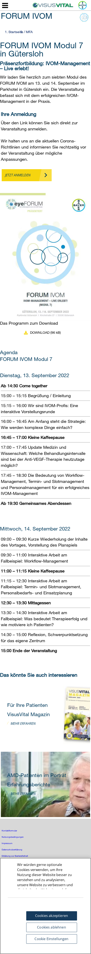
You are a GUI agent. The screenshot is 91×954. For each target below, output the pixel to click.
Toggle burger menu (5, 5)
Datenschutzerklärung (12, 849)
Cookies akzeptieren (51, 915)
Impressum (7, 843)
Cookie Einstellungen (51, 939)
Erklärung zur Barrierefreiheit (15, 856)
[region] (45, 906)
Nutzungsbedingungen (13, 837)
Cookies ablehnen (51, 927)
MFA (29, 32)
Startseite (15, 32)
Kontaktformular (9, 830)
